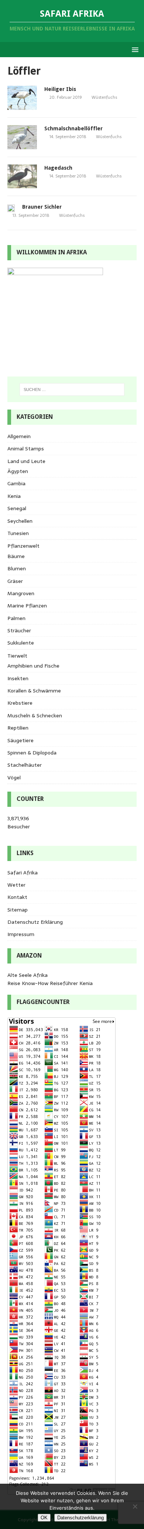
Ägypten (17, 471)
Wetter (16, 885)
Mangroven (20, 593)
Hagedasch (58, 168)
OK (44, 1517)
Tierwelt (17, 656)
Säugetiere (20, 740)
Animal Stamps (25, 448)
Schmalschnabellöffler (73, 128)
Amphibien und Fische (33, 666)
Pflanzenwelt (23, 546)
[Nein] (134, 1506)
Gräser (15, 581)
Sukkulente (20, 643)
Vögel (14, 777)
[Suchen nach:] (72, 389)
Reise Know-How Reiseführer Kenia (50, 983)
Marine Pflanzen (27, 606)
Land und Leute (26, 461)
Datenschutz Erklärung (35, 922)
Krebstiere (19, 703)
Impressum (20, 934)
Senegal (16, 508)
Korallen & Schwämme (34, 691)
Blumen (16, 568)
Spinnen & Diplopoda (31, 753)
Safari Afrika (22, 872)
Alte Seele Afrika (27, 975)
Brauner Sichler (42, 207)
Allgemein (19, 436)
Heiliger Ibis (60, 89)
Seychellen (19, 521)
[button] (134, 49)
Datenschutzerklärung (80, 1517)
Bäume (16, 556)
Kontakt (17, 897)
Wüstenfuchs (104, 97)
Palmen (16, 618)
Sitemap (17, 910)
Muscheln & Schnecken (34, 715)
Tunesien (18, 533)
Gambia (16, 483)
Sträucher (19, 630)
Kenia (14, 496)
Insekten (17, 678)
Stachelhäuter (24, 765)
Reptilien (17, 728)
